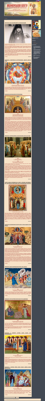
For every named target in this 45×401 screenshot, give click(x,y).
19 (16, 397)
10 (14, 397)
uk (40, 0)
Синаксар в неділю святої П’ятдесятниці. (13, 94)
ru (38, 0)
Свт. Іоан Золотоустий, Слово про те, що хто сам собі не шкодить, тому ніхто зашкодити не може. (37, 47)
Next (17, 397)
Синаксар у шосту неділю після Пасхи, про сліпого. (16, 266)
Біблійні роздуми (35, 43)
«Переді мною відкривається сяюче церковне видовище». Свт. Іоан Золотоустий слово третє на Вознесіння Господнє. (18, 183)
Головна (5, 18)
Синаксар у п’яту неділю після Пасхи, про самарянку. (16, 298)
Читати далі (29, 56)
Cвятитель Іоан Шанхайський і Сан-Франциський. (15, 22)
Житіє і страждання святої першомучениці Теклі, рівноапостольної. (37, 58)
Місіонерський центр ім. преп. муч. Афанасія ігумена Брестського (13, 399)
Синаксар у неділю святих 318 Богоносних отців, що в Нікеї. (18, 135)
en (36, 0)
